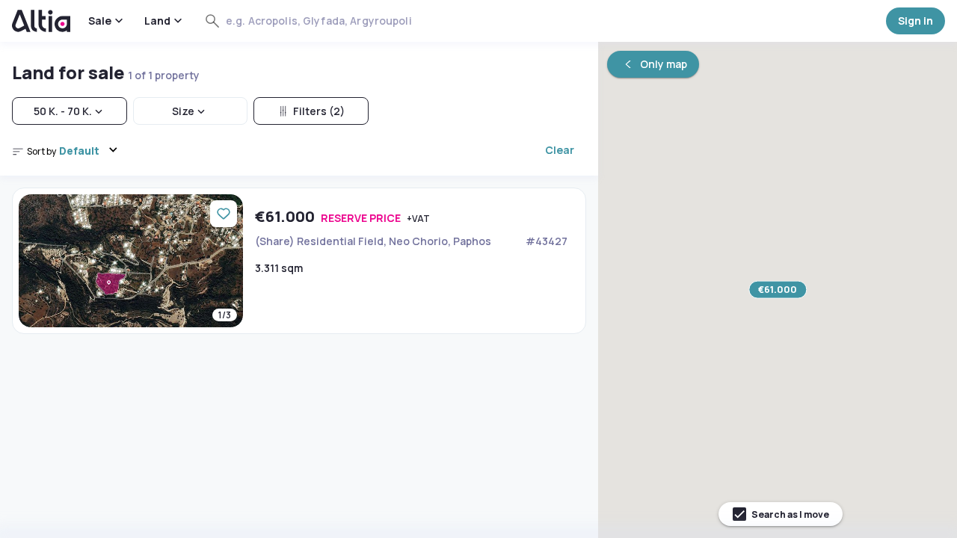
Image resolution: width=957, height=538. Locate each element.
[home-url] (41, 21)
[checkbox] (780, 514)
